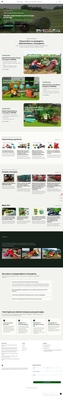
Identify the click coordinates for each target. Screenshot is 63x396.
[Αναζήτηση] (56, 2)
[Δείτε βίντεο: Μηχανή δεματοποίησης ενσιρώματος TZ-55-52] (11, 253)
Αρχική (18, 1)
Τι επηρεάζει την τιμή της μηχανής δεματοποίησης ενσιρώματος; (22, 218)
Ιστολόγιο (26, 1)
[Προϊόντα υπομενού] (23, 1)
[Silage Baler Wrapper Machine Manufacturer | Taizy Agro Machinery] (2, 2)
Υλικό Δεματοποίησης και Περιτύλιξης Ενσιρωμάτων (8, 151)
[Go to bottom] (61, 203)
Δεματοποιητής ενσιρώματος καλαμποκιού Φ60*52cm (51, 85)
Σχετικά (30, 1)
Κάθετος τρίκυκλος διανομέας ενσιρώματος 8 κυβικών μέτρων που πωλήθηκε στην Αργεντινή (24, 185)
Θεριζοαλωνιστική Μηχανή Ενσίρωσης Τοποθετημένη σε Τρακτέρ (54, 152)
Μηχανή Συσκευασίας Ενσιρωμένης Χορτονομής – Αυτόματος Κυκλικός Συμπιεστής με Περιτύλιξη (38, 152)
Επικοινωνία (40, 1)
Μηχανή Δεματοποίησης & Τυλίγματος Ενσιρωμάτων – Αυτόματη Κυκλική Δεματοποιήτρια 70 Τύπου (23, 152)
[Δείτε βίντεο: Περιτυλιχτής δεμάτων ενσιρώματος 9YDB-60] (31, 253)
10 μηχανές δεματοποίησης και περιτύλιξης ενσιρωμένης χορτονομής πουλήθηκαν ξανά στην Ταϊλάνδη (54, 185)
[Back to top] (61, 193)
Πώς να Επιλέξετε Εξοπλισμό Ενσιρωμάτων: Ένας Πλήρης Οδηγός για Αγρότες (39, 218)
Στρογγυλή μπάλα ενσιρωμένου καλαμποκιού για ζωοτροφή (9, 346)
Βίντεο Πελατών (34, 1)
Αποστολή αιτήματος (47, 382)
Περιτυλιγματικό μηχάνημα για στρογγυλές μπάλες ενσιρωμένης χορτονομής (9, 357)
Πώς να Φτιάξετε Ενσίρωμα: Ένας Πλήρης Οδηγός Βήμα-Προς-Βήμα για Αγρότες (8, 218)
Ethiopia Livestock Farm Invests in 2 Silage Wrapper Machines (8, 184)
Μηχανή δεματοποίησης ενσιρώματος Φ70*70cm (9, 112)
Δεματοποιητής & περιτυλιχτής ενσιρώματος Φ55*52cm (11, 58)
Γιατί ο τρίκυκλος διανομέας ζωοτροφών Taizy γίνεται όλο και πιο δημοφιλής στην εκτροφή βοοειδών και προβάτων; (53, 219)
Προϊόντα (21, 1)
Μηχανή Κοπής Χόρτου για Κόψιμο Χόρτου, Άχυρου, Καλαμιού (9, 354)
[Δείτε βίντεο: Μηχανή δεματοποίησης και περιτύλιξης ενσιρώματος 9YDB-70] (51, 253)
